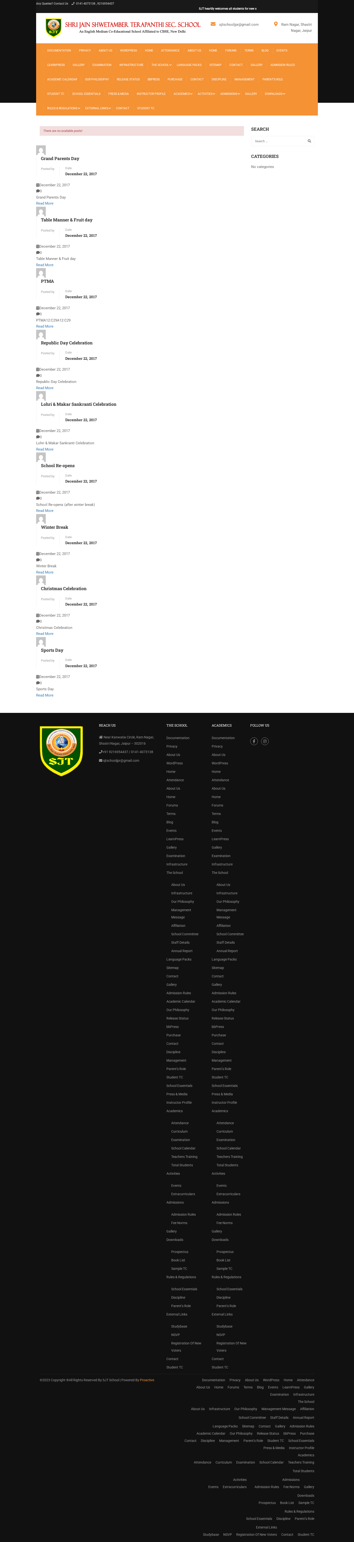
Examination (101, 65)
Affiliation (178, 926)
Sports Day (52, 650)
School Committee (184, 934)
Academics (182, 94)
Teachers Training (184, 1157)
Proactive (147, 1380)
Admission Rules (282, 65)
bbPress (154, 79)
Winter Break (54, 527)
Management (245, 79)
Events (281, 50)
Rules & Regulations (62, 108)
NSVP (175, 1335)
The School (160, 65)
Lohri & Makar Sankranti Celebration (78, 404)
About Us (105, 50)
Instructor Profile (151, 94)
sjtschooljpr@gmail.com (239, 24)
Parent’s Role (272, 79)
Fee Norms (179, 1223)
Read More (44, 203)
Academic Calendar (62, 79)
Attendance (170, 50)
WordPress (128, 50)
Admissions (228, 94)
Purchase (175, 79)
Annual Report (182, 951)
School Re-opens (58, 465)
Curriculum (179, 1131)
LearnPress (56, 65)
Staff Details (180, 942)
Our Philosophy (97, 79)
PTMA (47, 281)
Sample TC (179, 1269)
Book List (178, 1260)
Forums (230, 50)
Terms (249, 50)
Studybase (179, 1326)
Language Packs (189, 65)
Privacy (85, 50)
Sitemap (216, 65)
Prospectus (179, 1252)
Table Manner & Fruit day (66, 220)
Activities (205, 94)
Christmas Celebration (63, 588)
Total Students (182, 1165)
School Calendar (183, 1148)
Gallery (79, 65)
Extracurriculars (183, 1194)
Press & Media (118, 94)
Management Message (181, 913)
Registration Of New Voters (186, 1346)
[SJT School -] (124, 28)
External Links (96, 108)
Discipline (219, 79)
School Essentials (86, 94)
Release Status (128, 79)
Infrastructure (131, 65)
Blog (265, 50)
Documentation (59, 50)
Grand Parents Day (60, 158)
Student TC (55, 94)
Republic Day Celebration (66, 343)
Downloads (273, 94)
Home (149, 50)
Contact (236, 65)
